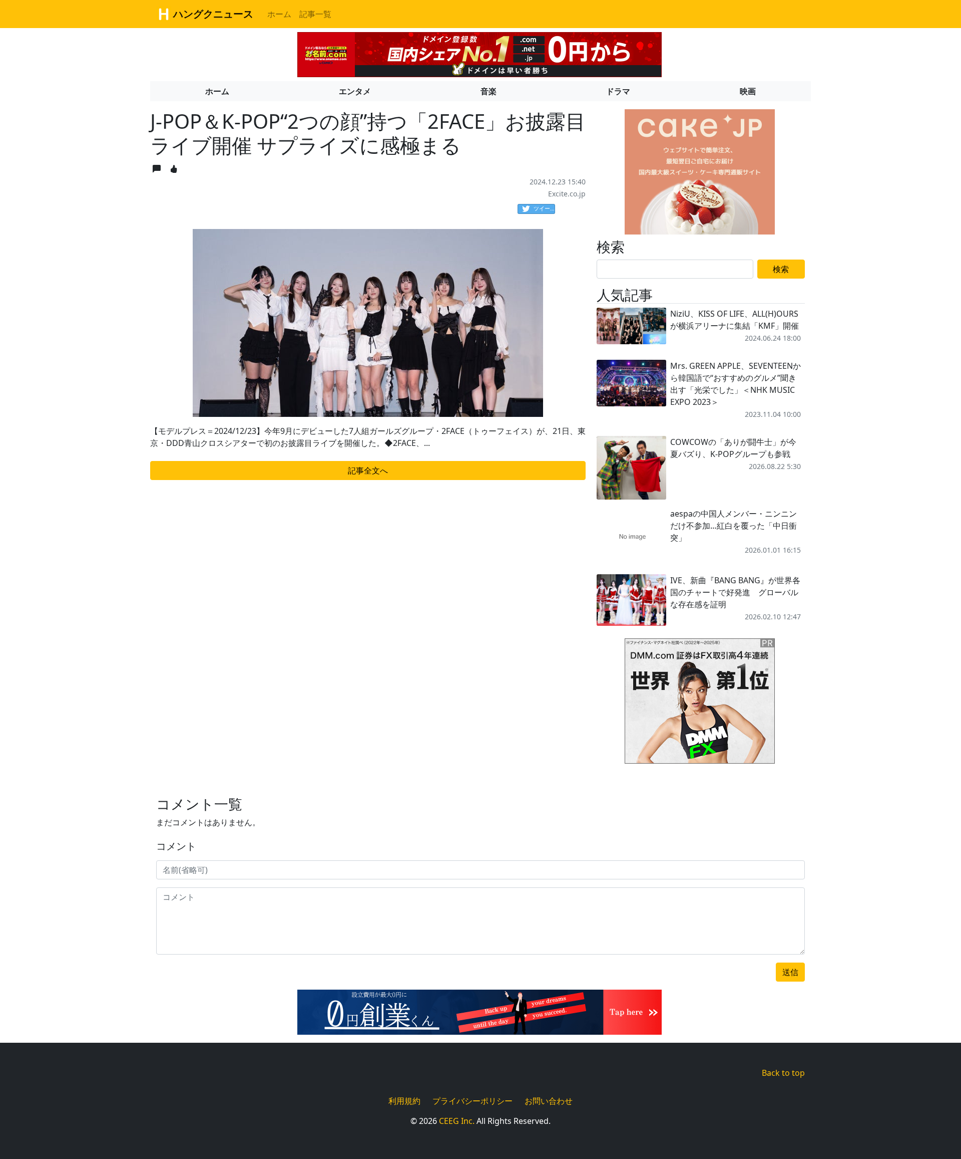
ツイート (544, 208)
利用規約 (404, 1100)
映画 (748, 91)
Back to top (783, 1072)
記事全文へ (368, 470)
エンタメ (355, 91)
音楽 (488, 91)
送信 (790, 972)
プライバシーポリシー (472, 1100)
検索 (781, 269)
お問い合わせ (549, 1100)
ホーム (279, 14)
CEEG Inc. (456, 1120)
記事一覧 (315, 14)
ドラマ (618, 91)
